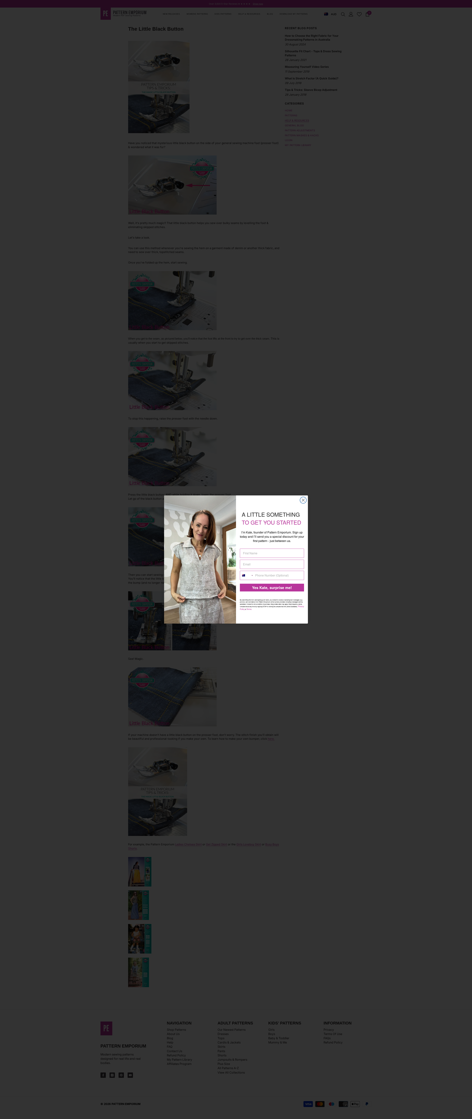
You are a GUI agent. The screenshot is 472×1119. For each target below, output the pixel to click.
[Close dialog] (303, 500)
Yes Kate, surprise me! (272, 587)
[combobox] (246, 575)
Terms (249, 609)
